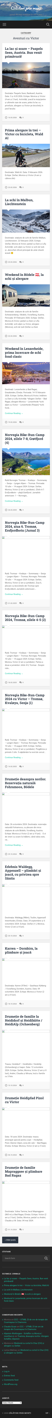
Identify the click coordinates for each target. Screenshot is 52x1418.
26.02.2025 (12, 510)
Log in (6, 1371)
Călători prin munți (26, 8)
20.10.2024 (12, 936)
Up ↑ (48, 1413)
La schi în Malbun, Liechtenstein (19, 202)
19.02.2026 (12, 422)
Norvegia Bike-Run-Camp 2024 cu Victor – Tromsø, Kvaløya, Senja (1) (25, 699)
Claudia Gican (10, 1326)
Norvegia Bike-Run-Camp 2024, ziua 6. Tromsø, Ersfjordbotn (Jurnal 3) (25, 526)
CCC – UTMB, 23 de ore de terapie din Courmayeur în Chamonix (26, 1320)
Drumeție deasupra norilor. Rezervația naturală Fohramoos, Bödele (25, 783)
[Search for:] (26, 1258)
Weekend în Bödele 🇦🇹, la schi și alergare (24, 276)
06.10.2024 (12, 1155)
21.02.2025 (12, 603)
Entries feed (9, 1375)
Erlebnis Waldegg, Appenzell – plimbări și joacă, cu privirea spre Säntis (23, 872)
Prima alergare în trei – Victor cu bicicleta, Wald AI (24, 134)
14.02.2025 (12, 766)
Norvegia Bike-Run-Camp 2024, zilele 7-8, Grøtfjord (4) (25, 439)
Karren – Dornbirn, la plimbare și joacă (21, 950)
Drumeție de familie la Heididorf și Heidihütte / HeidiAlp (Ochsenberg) (23, 1020)
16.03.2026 (12, 118)
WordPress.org (10, 1384)
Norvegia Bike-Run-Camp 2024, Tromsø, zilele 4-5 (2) (25, 618)
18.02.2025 (12, 682)
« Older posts (10, 1240)
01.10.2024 (12, 1230)
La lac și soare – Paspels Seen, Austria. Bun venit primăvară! (24, 52)
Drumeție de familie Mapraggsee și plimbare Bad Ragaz (23, 1171)
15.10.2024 (12, 1085)
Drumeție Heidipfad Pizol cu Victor (24, 1100)
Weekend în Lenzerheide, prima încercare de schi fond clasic (24, 352)
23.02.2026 (12, 187)
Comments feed (11, 1380)
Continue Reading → (14, 413)
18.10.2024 (12, 1004)
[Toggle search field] (47, 24)
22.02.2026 (12, 336)
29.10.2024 (12, 854)
